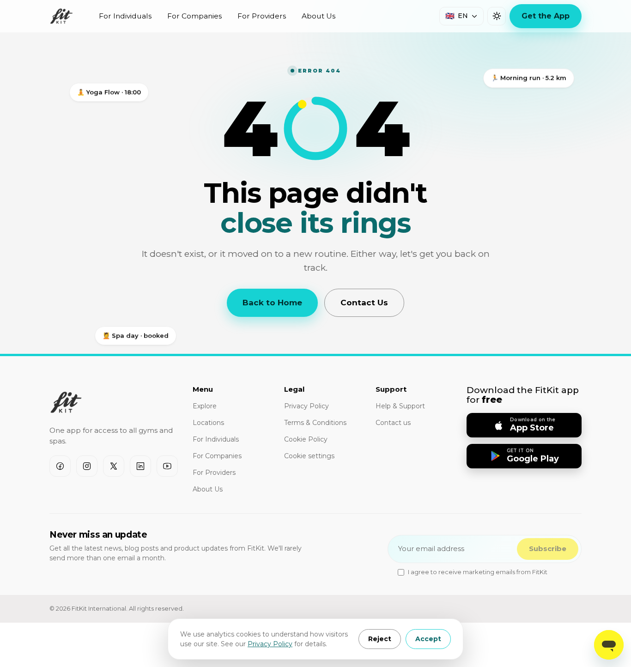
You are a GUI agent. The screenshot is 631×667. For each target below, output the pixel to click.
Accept (428, 639)
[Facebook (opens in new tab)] (60, 466)
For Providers (261, 16)
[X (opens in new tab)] (113, 466)
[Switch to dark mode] (496, 16)
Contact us (393, 422)
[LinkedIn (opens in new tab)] (140, 466)
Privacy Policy (270, 644)
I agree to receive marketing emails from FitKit (477, 572)
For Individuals (125, 16)
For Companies (194, 16)
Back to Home (272, 302)
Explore (205, 406)
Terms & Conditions (315, 422)
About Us (318, 16)
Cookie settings (309, 456)
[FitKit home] (61, 16)
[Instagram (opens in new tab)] (86, 466)
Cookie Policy (306, 439)
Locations (208, 422)
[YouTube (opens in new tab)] (167, 466)
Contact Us (364, 302)
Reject (379, 639)
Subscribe (547, 548)
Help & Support (400, 406)
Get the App (546, 16)
